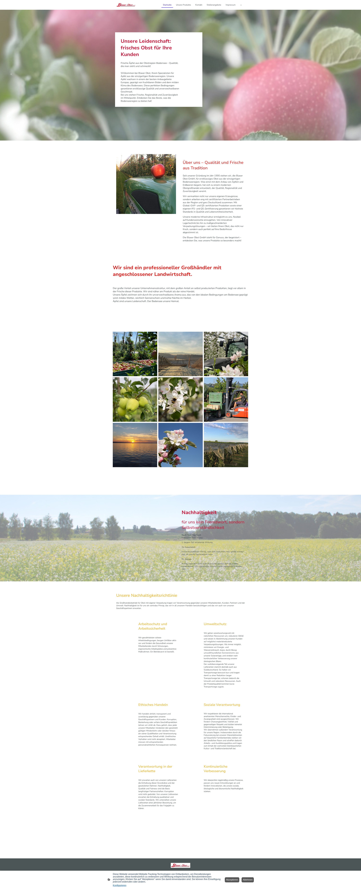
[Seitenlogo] (126, 4)
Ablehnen (248, 880)
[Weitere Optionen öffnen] (241, 4)
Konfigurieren (119, 885)
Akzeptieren (232, 880)
